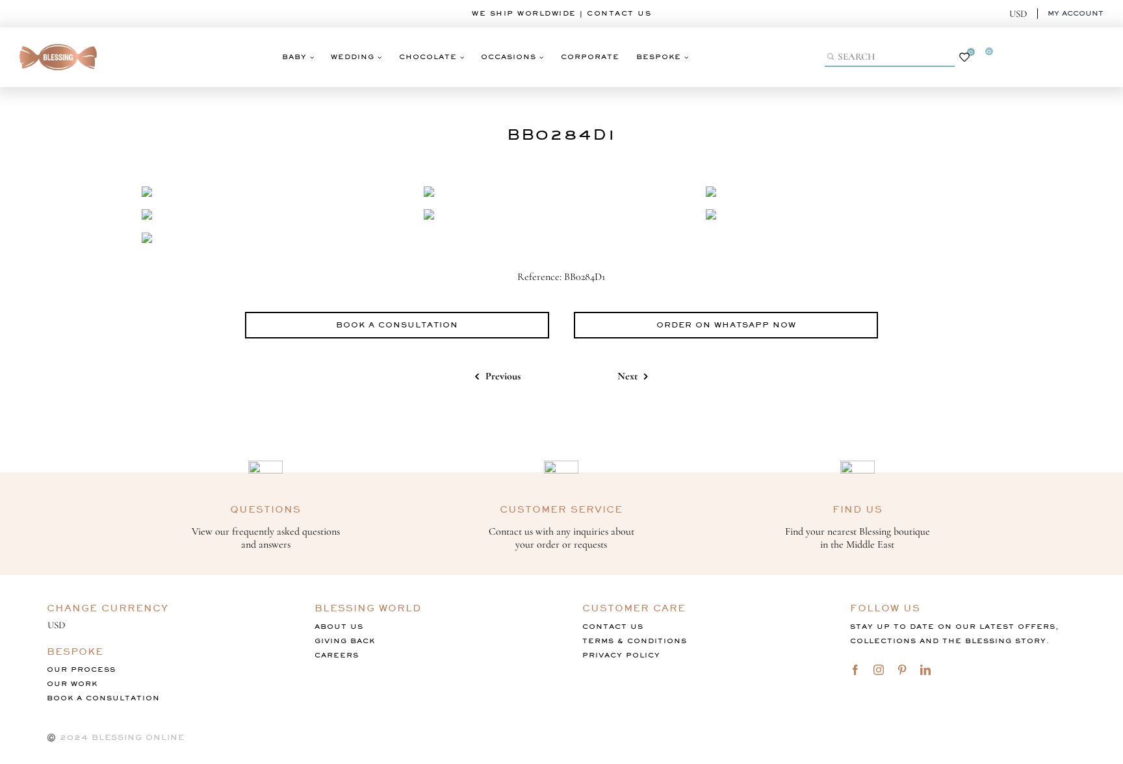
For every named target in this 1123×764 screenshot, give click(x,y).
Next (627, 376)
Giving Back (345, 641)
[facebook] (855, 670)
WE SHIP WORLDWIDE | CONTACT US (561, 13)
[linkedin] (925, 670)
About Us (339, 626)
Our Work (72, 684)
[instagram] (878, 670)
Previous (503, 376)
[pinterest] (902, 670)
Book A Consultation (103, 698)
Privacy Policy (621, 655)
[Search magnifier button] (832, 56)
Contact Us (612, 626)
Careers (337, 655)
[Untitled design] (58, 40)
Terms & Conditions (634, 641)
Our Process (81, 669)
